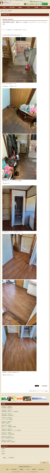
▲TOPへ (44, 462)
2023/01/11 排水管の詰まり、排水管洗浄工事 (7, 433)
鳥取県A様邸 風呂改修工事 (7, 19)
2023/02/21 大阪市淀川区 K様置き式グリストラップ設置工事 (11, 430)
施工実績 (3, 448)
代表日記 (3, 453)
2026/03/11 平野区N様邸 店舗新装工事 (6, 407)
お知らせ (3, 451)
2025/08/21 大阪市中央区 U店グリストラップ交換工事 (9, 411)
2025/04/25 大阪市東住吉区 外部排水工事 (7, 415)
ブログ (28, 7)
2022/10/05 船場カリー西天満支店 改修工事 (7, 437)
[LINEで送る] (44, 385)
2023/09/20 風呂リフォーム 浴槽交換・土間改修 (8, 426)
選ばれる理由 (12, 7)
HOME (4, 7)
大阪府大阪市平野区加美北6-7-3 (25, 466)
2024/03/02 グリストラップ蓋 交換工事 (6, 418)
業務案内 (20, 7)
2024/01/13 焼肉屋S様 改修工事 (6, 422)
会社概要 (36, 7)
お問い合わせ (44, 7)
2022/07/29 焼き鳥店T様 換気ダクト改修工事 (8, 441)
